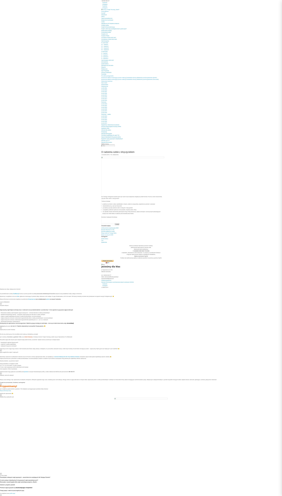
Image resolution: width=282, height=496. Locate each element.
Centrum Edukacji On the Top (62, 356)
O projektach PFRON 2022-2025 (109, 39)
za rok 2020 (104, 93)
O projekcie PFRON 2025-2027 (108, 37)
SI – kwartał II (104, 55)
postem (26, 371)
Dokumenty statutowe (106, 81)
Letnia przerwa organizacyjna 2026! (109, 228)
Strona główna (104, 11)
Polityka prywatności (106, 280)
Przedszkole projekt (106, 32)
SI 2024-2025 (104, 51)
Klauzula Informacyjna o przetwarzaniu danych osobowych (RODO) (117, 282)
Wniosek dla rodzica (106, 130)
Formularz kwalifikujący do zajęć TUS (110, 135)
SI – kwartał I (104, 53)
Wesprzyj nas (31, 299)
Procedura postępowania (107, 76)
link (18, 296)
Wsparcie (103, 67)
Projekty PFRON (105, 35)
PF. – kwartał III (105, 48)
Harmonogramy (105, 41)
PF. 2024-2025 (104, 42)
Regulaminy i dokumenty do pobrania (110, 124)
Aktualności (104, 14)
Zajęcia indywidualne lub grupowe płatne (111, 137)
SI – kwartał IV (104, 58)
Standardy (103, 74)
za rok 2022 (104, 90)
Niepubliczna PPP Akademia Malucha (110, 23)
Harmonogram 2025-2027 (107, 60)
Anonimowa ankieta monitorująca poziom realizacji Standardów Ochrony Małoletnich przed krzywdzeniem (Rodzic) (129, 77)
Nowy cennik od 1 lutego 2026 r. (109, 233)
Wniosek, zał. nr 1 (105, 140)
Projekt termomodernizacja (108, 27)
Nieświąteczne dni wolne (107, 65)
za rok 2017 (104, 98)
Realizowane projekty (106, 30)
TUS (111, 154)
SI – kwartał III (104, 56)
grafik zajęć (12, 493)
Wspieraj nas (104, 69)
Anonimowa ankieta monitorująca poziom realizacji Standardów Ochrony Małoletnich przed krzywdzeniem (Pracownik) (130, 79)
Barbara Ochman (75, 356)
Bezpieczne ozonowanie (107, 20)
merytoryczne (104, 86)
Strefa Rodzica (104, 63)
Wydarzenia (115, 154)
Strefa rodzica (104, 238)
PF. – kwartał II (104, 46)
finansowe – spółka (106, 114)
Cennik (103, 22)
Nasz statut (104, 83)
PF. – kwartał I (104, 44)
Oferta (103, 16)
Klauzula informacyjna (106, 133)
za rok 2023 (104, 88)
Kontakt (103, 13)
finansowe (103, 102)
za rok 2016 (104, 100)
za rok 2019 (104, 95)
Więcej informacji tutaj (5, 390)
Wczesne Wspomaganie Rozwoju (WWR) (111, 126)
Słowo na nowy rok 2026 (107, 235)
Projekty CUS (104, 34)
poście (48, 299)
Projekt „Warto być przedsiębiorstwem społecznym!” (114, 28)
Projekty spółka (105, 25)
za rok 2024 (104, 104)
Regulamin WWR (105, 128)
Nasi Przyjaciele (105, 70)
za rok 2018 (104, 97)
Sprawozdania (104, 84)
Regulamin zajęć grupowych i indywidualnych (112, 138)
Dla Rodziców (104, 62)
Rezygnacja (104, 131)
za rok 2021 (104, 91)
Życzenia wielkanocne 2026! (108, 231)
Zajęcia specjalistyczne (106, 18)
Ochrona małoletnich (106, 72)
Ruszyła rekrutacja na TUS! (107, 229)
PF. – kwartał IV (105, 49)
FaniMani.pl (16, 293)
